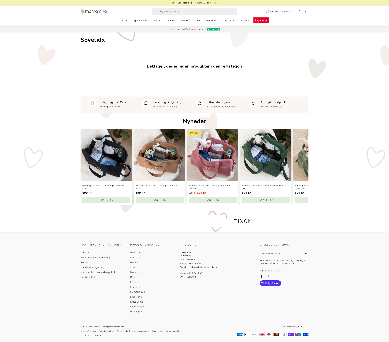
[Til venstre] (298, 123)
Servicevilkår (157, 331)
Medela (134, 272)
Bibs (132, 277)
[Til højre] (305, 123)
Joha (132, 267)
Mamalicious (137, 292)
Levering (85, 252)
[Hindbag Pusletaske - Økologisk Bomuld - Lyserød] (212, 155)
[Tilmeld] (306, 253)
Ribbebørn (136, 311)
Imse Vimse (137, 306)
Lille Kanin (136, 297)
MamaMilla (93, 326)
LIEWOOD (136, 257)
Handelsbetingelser (92, 267)
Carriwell (135, 287)
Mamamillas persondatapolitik (98, 272)
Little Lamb (136, 301)
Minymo (135, 262)
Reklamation (88, 262)
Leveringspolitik (173, 331)
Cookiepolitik (88, 277)
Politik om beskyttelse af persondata (133, 331)
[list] (194, 103)
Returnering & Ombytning (95, 257)
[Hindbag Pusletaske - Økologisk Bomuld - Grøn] (266, 155)
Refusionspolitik (106, 331)
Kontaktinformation (92, 335)
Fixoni (133, 282)
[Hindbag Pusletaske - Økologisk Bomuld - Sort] (106, 155)
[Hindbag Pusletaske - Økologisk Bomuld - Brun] (159, 155)
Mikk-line (135, 252)
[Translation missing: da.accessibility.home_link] (94, 11)
